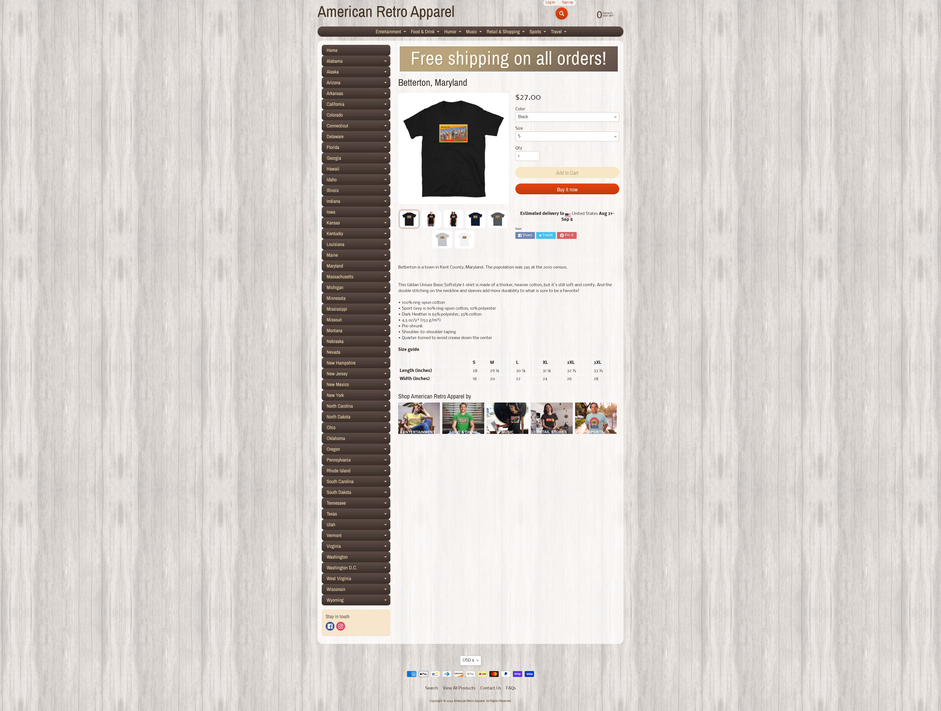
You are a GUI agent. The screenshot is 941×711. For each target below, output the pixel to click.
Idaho (358, 180)
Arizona (358, 83)
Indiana (358, 202)
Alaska (358, 72)
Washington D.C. (358, 568)
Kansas (358, 223)
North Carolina (358, 407)
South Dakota (358, 493)
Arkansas (358, 94)
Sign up (567, 2)
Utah (358, 525)
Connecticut (358, 126)
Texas (358, 514)
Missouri (358, 320)
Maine (358, 256)
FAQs (511, 688)
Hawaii (358, 169)
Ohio (358, 428)
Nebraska (358, 342)
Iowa (358, 212)
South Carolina (358, 482)
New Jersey (358, 374)
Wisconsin (358, 590)
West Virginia (358, 579)
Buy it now (567, 189)
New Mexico (358, 385)
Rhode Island (358, 471)
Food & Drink (426, 32)
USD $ (468, 660)
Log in (550, 2)
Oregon (358, 450)
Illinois (358, 191)
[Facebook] (330, 626)
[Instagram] (340, 626)
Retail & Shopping (506, 32)
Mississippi (358, 310)
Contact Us (490, 688)
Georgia (358, 159)
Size (519, 128)
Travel (559, 32)
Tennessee (358, 504)
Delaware (358, 137)
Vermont (358, 536)
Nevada (358, 353)
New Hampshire (358, 363)
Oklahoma (358, 439)
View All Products (459, 688)
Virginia (358, 547)
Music (474, 32)
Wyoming (358, 601)
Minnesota (358, 299)
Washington (358, 557)
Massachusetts (358, 277)
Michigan (358, 288)
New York (358, 396)
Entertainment (391, 32)
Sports (538, 32)
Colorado (358, 115)
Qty (518, 148)
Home (332, 50)
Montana (358, 331)
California (358, 105)
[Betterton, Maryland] (409, 219)
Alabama (358, 62)
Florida (358, 148)
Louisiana (358, 245)
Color (520, 109)
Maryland (358, 266)
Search (431, 688)
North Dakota (358, 417)
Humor (453, 32)
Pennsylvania (358, 460)
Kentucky (358, 234)
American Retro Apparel (386, 11)
